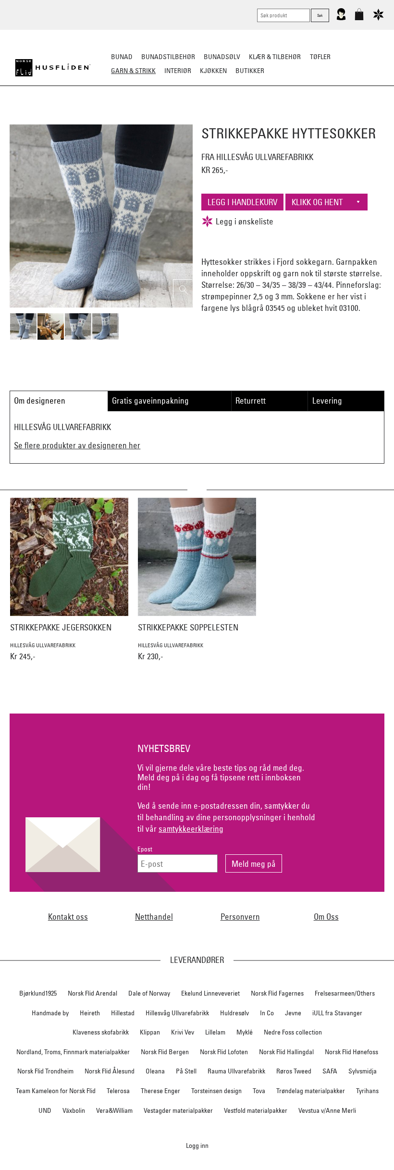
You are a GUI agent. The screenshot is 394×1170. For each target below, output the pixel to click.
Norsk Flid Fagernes (277, 993)
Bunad (122, 56)
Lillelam (215, 1032)
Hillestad (123, 1013)
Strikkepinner (287, 118)
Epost (144, 849)
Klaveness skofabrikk (101, 1032)
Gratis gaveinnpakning (150, 400)
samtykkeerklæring (191, 829)
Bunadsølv (222, 56)
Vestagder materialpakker (178, 1110)
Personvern (240, 916)
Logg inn (197, 1145)
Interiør (177, 70)
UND (44, 1110)
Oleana (155, 1071)
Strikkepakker (48, 118)
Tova (259, 1090)
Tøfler (320, 56)
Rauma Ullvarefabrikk (236, 1071)
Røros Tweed (293, 1071)
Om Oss (326, 916)
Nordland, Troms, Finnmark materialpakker (73, 1051)
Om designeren (39, 400)
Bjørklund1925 (38, 993)
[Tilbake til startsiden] (53, 67)
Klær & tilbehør (275, 56)
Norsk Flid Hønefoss (351, 1051)
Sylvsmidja (362, 1071)
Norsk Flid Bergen (165, 1051)
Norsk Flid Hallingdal (286, 1051)
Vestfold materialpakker (255, 1110)
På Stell (186, 1071)
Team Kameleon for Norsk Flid (56, 1090)
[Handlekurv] (359, 18)
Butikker (249, 70)
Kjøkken (213, 70)
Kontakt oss (68, 916)
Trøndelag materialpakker (310, 1090)
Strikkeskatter (344, 118)
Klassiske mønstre (225, 118)
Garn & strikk (133, 70)
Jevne (293, 1013)
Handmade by (50, 1013)
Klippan (150, 1032)
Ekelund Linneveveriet (210, 993)
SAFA (329, 1071)
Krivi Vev (182, 1032)
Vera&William (114, 1110)
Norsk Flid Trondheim (45, 1071)
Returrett (250, 400)
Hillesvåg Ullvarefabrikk (177, 1013)
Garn (139, 118)
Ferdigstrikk (101, 118)
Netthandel (154, 916)
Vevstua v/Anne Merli (327, 1110)
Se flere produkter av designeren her (77, 445)
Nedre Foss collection (293, 1032)
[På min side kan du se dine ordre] (341, 18)
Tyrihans (367, 1090)
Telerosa (118, 1090)
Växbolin (73, 1110)
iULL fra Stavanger (337, 1013)
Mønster (171, 118)
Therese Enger (160, 1090)
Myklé (244, 1032)
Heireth (90, 1013)
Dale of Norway (149, 993)
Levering (327, 400)
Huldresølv (234, 1013)
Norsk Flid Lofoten (224, 1051)
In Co (267, 1013)
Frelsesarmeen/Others (345, 993)
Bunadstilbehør (168, 56)
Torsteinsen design (216, 1090)
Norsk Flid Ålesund (110, 1071)
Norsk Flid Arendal (92, 993)
